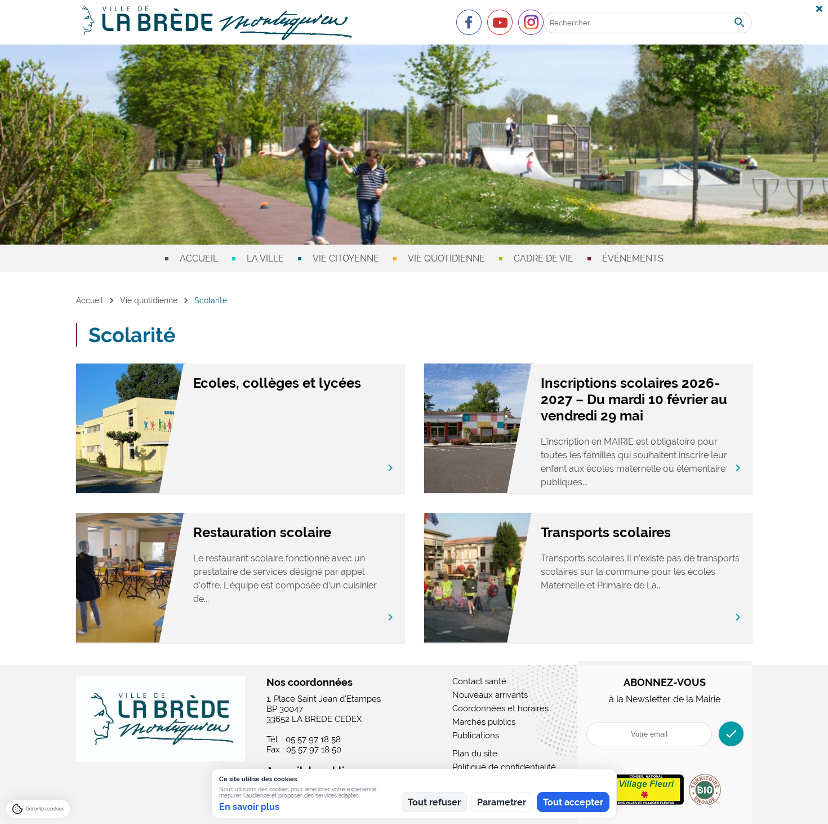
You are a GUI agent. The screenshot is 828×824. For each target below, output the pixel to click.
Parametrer (501, 802)
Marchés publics (483, 722)
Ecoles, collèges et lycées (277, 383)
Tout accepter (573, 802)
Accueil (199, 258)
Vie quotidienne (446, 258)
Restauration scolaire (262, 532)
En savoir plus (249, 806)
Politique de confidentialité (504, 767)
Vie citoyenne (346, 258)
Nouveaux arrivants (490, 695)
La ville (265, 258)
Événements (633, 258)
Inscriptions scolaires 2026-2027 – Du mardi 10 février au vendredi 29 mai (634, 399)
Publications (475, 735)
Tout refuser (434, 802)
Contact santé (479, 681)
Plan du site (474, 753)
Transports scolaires (606, 532)
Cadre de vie (543, 258)
